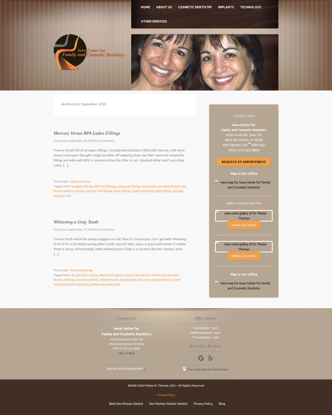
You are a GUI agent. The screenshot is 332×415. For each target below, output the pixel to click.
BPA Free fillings (105, 186)
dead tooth (106, 275)
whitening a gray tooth (105, 284)
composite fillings (129, 186)
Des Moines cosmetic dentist (161, 186)
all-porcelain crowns (84, 275)
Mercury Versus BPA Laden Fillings (87, 133)
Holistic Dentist (80, 181)
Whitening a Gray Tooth (76, 221)
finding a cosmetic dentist (81, 279)
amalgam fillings (82, 186)
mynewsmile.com (131, 279)
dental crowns (124, 275)
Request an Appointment (244, 162)
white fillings (163, 191)
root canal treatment (158, 279)
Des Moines (142, 275)
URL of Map (126, 353)
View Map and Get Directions (207, 369)
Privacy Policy (166, 395)
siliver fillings (122, 191)
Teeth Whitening (81, 270)
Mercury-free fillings (98, 191)
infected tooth (109, 279)
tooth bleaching (78, 284)
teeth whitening (143, 191)
